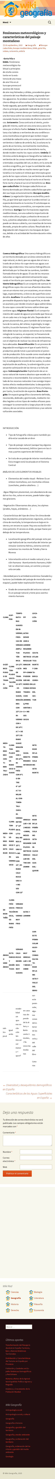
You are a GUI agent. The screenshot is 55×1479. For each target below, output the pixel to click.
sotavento (13, 51)
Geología (9, 1456)
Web (5, 1167)
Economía (39, 1310)
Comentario (9, 1132)
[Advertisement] (37, 72)
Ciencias (15, 1292)
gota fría (41, 48)
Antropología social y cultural (18, 1414)
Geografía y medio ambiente (18, 1434)
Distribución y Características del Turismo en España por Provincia (18, 1361)
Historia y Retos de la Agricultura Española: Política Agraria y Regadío (19, 1381)
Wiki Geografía (11, 1473)
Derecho (15, 1310)
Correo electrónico (9, 1159)
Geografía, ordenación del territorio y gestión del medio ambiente (18, 1449)
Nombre (7, 1151)
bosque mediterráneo (22, 48)
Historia (14, 1304)
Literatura (39, 1298)
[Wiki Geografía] (27, 9)
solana (5, 51)
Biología (38, 1292)
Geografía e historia (14, 1423)
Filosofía (38, 1304)
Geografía (32, 45)
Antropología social (14, 1410)
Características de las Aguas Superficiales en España (29, 1095)
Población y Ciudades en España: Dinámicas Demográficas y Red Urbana (18, 1371)
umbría (22, 51)
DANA (35, 48)
